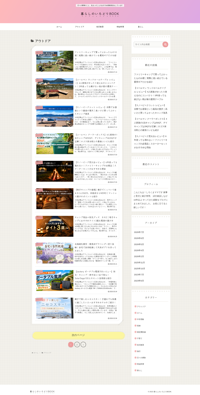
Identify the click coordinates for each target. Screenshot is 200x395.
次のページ (78, 335)
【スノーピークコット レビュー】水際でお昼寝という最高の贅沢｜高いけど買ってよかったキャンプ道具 (150, 109)
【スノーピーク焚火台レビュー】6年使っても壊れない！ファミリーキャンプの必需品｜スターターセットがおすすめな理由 (150, 142)
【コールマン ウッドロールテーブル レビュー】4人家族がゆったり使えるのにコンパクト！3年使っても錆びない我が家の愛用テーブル (150, 93)
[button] (165, 44)
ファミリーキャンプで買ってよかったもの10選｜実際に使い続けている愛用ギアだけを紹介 (151, 78)
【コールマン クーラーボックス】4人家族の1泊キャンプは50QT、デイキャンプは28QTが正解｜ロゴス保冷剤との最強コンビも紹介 (150, 124)
